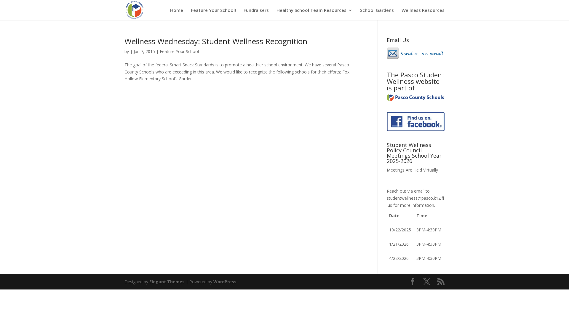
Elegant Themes (167, 281)
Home (176, 10)
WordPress (224, 281)
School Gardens (377, 10)
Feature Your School (179, 51)
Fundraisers (256, 10)
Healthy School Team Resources (311, 10)
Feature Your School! (213, 10)
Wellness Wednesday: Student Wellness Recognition (215, 41)
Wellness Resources (423, 10)
